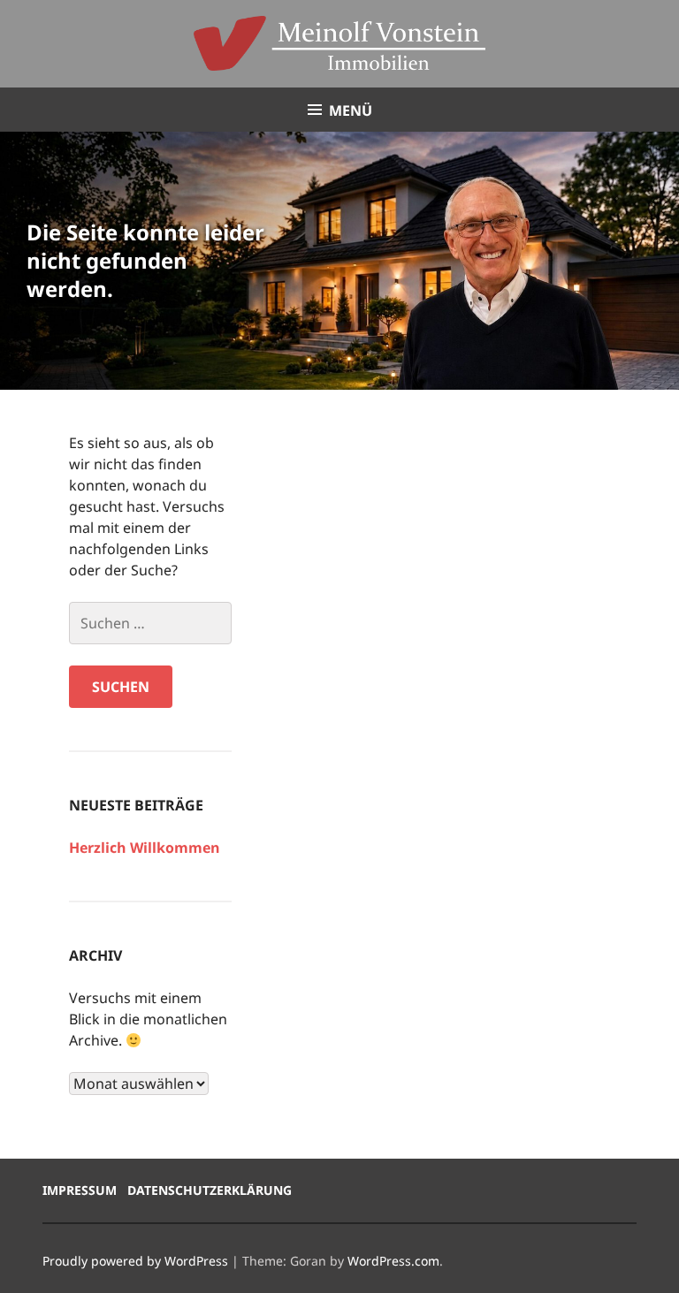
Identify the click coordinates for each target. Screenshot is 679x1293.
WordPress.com (393, 1260)
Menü (350, 110)
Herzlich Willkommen (144, 847)
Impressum (79, 1190)
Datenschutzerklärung (209, 1190)
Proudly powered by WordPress (135, 1260)
